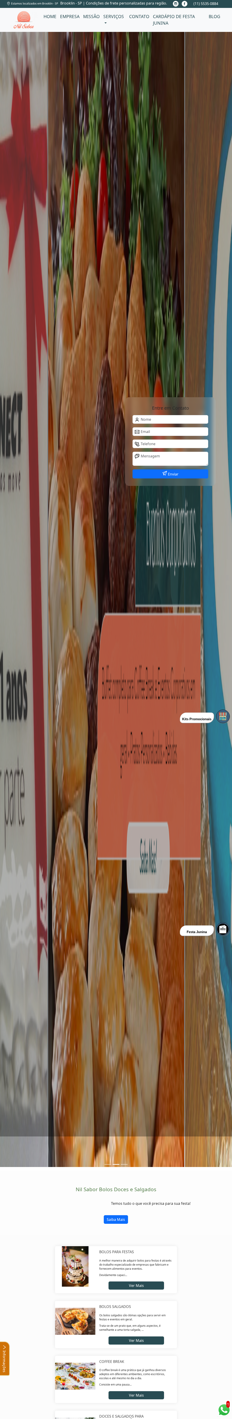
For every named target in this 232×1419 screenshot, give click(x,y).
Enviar (173, 474)
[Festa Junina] (223, 929)
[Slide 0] (107, 1164)
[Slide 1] (116, 1164)
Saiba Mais (116, 1219)
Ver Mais (136, 1285)
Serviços (113, 16)
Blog (214, 16)
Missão (91, 16)
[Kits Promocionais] (223, 716)
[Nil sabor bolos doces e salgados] (24, 20)
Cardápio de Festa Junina (174, 19)
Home (50, 16)
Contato (139, 16)
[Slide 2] (124, 1164)
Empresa (70, 16)
